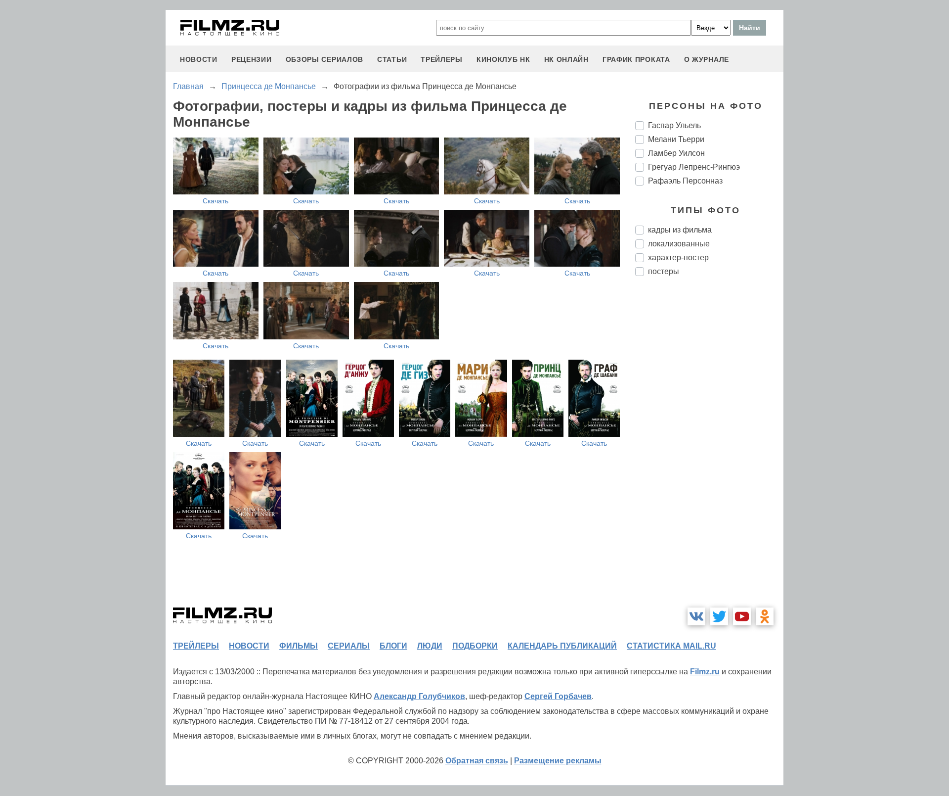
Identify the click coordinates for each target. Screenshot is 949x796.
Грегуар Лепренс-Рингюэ (694, 167)
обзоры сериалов (325, 59)
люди (429, 646)
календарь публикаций (562, 646)
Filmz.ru (705, 671)
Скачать (215, 201)
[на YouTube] (742, 616)
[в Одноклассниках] (765, 616)
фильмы (298, 646)
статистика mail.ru (671, 646)
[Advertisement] (709, 449)
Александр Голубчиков (419, 696)
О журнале (706, 59)
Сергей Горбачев (558, 696)
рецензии (251, 59)
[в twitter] (719, 616)
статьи (392, 59)
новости (198, 59)
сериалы (349, 646)
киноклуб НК (503, 59)
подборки (475, 646)
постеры (663, 271)
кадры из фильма (680, 230)
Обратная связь (476, 760)
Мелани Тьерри (676, 139)
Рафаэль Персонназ (685, 181)
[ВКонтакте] (696, 616)
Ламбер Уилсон (676, 153)
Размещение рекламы (558, 760)
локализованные (679, 243)
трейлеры (442, 59)
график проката (636, 59)
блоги (393, 646)
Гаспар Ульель (674, 125)
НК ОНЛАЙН (566, 59)
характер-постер (678, 257)
